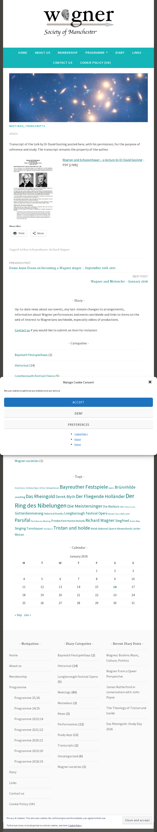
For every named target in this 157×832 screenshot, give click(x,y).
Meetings (16, 126)
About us (42, 53)
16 (115, 587)
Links (136, 53)
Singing (20, 528)
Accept (78, 402)
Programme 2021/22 (28, 730)
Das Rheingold (40, 496)
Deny (79, 413)
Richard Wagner (59, 249)
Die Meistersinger (84, 506)
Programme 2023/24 (28, 719)
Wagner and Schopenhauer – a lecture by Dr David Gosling (102, 160)
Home (77, 439)
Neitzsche (125, 513)
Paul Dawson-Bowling (40, 521)
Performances (68, 724)
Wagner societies (27, 461)
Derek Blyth (65, 496)
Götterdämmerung (29, 513)
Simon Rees (135, 521)
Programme (95, 53)
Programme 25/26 (27, 698)
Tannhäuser (35, 528)
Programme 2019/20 (28, 751)
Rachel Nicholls (76, 521)
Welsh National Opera (103, 528)
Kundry (59, 513)
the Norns (48, 529)
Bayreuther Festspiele (84, 487)
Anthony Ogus (32, 488)
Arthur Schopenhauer (34, 249)
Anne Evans (20, 488)
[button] (150, 382)
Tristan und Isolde (71, 528)
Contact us (62, 63)
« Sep (18, 615)
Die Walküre (111, 506)
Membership (68, 53)
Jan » (27, 615)
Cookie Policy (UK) (95, 63)
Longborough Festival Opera (35, 376)
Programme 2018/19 (28, 761)
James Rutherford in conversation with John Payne (122, 692)
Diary (120, 53)
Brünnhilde (125, 487)
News (61, 714)
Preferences (78, 424)
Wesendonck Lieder (128, 528)
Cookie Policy (81, 434)
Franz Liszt (130, 507)
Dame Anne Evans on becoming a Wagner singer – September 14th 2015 (62, 265)
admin (13, 133)
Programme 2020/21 (28, 740)
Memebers (65, 703)
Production (59, 521)
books (111, 488)
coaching (20, 497)
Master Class (114, 513)
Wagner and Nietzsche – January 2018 (119, 279)
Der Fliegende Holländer (100, 496)
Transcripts (35, 126)
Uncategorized (68, 756)
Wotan (19, 534)
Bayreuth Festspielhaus (31, 355)
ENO (122, 507)
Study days (65, 735)
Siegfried (122, 520)
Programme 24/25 (27, 708)
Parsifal (22, 520)
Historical (22, 365)
